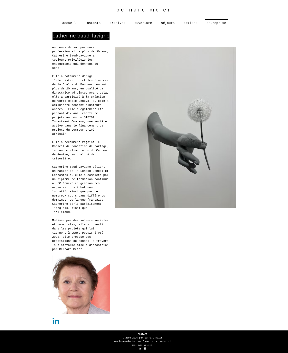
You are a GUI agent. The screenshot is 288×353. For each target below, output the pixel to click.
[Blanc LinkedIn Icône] (139, 348)
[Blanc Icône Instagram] (145, 348)
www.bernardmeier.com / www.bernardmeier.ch (142, 341)
